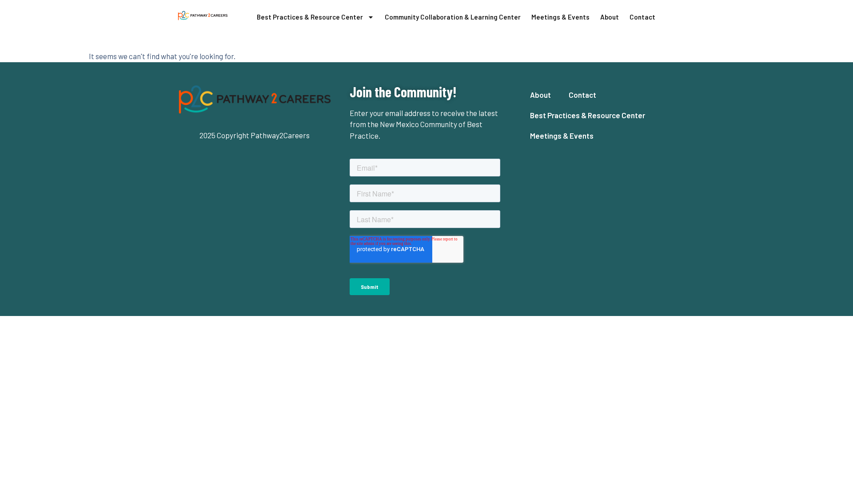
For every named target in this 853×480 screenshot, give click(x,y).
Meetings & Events (560, 17)
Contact (642, 17)
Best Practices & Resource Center (310, 17)
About (609, 17)
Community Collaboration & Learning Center (453, 17)
